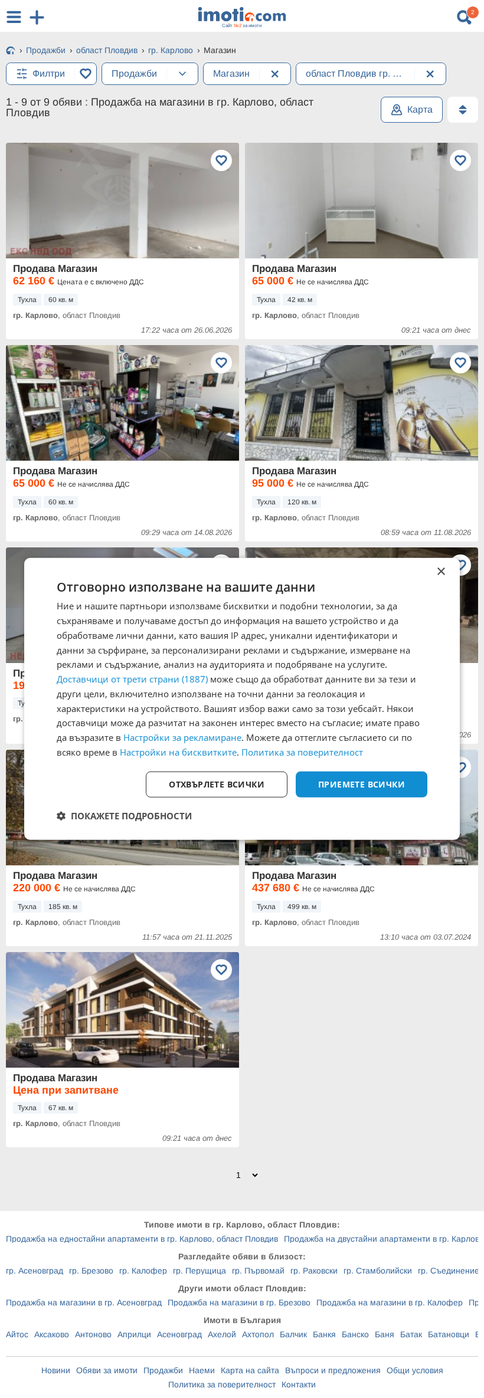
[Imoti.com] (10, 51)
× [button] (440, 571)
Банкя (324, 1334)
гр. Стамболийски (378, 1270)
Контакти (299, 1384)
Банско (355, 1334)
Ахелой (222, 1334)
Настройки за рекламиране (182, 737)
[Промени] (182, 73)
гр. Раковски (314, 1270)
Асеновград (179, 1334)
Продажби (163, 1370)
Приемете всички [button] (361, 783)
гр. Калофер (143, 1270)
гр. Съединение (448, 1270)
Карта (420, 109)
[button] (124, 815)
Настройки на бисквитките (178, 752)
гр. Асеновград (34, 1270)
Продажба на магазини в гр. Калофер (389, 1302)
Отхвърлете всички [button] (216, 783)
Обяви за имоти (107, 1370)
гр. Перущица (199, 1270)
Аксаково (51, 1334)
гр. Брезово (91, 1270)
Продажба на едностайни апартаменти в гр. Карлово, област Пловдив (142, 1238)
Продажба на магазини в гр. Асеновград (84, 1302)
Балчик (293, 1334)
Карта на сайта (250, 1370)
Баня (384, 1334)
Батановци (448, 1334)
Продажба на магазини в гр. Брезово (239, 1302)
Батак (411, 1334)
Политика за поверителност (222, 1384)
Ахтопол (258, 1334)
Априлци (134, 1334)
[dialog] (242, 699)
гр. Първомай (258, 1270)
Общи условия (415, 1370)
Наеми (202, 1370)
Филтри (48, 73)
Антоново (93, 1334)
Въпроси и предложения (333, 1370)
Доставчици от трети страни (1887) (132, 679)
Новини (55, 1370)
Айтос (17, 1334)
